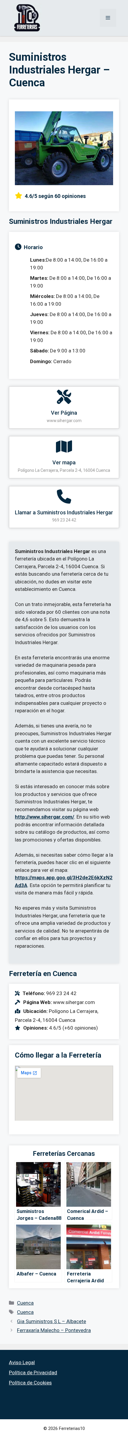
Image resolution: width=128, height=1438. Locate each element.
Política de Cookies (30, 1383)
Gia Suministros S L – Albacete (51, 1321)
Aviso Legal (22, 1362)
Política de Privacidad (33, 1372)
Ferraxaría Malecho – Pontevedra (54, 1330)
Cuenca (25, 1303)
